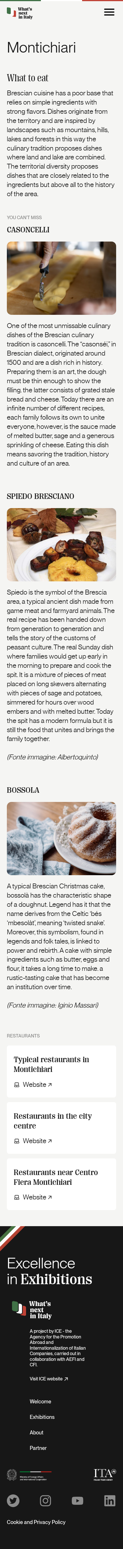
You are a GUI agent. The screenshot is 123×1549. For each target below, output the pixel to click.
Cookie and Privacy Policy (36, 1522)
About (36, 1433)
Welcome (40, 1402)
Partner (38, 1448)
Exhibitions (42, 1417)
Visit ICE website (46, 1379)
